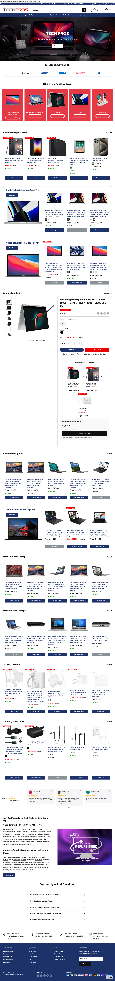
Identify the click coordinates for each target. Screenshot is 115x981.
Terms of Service (59, 959)
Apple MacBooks (29, 15)
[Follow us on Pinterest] (47, 975)
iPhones (23, 859)
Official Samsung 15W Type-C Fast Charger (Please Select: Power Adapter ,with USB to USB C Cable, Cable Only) (14, 750)
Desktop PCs (54, 15)
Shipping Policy (59, 956)
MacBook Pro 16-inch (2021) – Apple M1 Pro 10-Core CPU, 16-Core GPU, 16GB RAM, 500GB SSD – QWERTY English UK (99, 213)
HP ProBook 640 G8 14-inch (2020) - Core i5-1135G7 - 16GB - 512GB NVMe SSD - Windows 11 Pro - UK (78, 639)
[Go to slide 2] (69, 807)
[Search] (84, 10)
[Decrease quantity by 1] (69, 343)
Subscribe (85, 964)
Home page (32, 951)
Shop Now (57, 46)
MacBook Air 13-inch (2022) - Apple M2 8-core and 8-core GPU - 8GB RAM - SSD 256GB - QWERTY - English (76, 266)
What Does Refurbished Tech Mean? (45, 907)
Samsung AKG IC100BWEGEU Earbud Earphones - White (101, 748)
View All (109, 133)
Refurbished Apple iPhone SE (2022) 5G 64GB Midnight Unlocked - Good (35, 160)
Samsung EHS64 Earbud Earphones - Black (77, 748)
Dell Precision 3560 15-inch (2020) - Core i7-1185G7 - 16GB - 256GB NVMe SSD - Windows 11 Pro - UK (100, 585)
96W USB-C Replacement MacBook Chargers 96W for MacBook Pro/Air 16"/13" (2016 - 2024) (13, 692)
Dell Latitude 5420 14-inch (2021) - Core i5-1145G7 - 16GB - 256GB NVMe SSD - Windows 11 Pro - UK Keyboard (13, 483)
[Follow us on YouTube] (51, 975)
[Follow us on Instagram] (44, 975)
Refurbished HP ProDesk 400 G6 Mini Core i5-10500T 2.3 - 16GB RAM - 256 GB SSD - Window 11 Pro (36, 639)
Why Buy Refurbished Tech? (41, 901)
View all (109, 557)
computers (38, 859)
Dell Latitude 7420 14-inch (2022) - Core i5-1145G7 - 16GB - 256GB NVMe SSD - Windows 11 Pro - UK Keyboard (56, 586)
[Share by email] (108, 313)
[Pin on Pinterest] (101, 313)
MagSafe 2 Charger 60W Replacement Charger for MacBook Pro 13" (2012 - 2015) (56, 694)
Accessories (82, 15)
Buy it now (97, 349)
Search (31, 954)
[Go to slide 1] (68, 807)
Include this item (75, 390)
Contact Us (32, 962)
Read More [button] (61, 803)
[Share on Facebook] (98, 313)
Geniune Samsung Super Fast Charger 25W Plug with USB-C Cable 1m (36, 743)
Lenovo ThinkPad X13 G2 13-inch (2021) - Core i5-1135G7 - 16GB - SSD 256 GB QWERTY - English (76, 533)
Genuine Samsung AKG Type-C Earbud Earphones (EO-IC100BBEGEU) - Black (57, 749)
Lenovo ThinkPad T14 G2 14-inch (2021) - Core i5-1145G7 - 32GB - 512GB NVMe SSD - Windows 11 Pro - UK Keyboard (54, 533)
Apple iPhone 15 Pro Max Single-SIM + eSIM (99, 159)
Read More (9, 875)
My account (94, 11)
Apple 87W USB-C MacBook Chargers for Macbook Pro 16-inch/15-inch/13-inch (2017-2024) (100, 693)
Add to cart (14, 178)
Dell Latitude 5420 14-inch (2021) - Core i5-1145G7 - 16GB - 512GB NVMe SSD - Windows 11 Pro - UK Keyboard (35, 483)
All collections (33, 956)
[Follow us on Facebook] (38, 975)
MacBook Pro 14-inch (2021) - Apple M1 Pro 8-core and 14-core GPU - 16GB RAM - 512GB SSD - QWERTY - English (54, 213)
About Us (32, 965)
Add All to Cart (84, 433)
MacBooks (16, 859)
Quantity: (63, 343)
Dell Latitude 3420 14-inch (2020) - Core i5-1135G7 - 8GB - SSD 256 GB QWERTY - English (57, 482)
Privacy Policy (58, 951)
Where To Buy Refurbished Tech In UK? (45, 913)
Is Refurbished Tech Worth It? (42, 919)
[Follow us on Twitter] (41, 975)
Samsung (63, 313)
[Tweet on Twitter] (104, 313)
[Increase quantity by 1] (79, 343)
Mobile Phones (68, 15)
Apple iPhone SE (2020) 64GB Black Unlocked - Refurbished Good (55, 160)
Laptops (42, 15)
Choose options (100, 178)
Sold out (77, 230)
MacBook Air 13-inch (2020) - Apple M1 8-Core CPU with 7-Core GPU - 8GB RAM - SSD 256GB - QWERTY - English (99, 266)
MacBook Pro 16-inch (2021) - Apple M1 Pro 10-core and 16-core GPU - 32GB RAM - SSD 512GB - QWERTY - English (76, 213)
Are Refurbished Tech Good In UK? (44, 895)
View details (108, 293)
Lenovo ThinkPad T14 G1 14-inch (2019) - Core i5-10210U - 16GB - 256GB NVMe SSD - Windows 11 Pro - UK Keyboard (99, 533)
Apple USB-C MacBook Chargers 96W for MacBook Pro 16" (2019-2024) (78, 692)
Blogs (30, 959)
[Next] (111, 158)
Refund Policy (58, 954)
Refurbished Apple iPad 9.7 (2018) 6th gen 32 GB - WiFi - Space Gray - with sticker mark (79, 161)
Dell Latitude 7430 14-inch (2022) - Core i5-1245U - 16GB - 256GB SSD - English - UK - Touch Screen (14, 585)
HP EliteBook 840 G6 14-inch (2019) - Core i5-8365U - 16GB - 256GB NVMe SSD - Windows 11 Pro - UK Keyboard (57, 640)
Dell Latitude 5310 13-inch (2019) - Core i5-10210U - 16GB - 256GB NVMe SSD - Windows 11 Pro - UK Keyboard (78, 483)
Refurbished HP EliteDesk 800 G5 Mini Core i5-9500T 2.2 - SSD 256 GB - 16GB (100, 638)
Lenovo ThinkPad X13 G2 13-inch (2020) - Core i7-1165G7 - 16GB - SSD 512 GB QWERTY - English (100, 482)
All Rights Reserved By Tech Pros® (13, 974)
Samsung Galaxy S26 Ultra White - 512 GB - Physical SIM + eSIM (14, 160)
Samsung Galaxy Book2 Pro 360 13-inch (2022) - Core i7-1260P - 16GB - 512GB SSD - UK (84, 303)
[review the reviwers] (51, 791)
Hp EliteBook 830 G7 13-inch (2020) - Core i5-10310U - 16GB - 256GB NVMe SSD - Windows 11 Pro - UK (14, 639)
